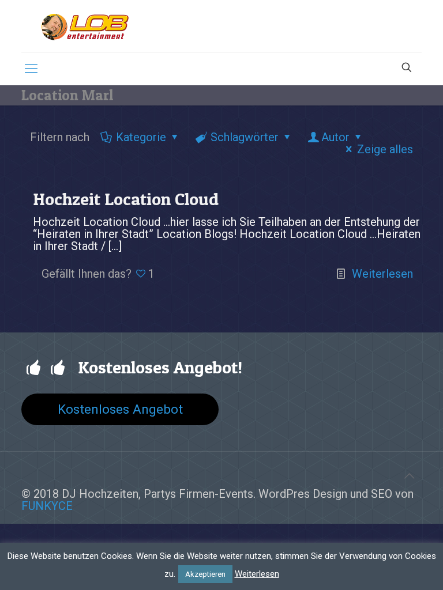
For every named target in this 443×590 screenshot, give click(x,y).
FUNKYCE (47, 506)
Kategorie (141, 137)
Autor (335, 137)
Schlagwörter (245, 137)
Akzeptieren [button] (205, 574)
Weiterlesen (382, 274)
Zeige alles (385, 149)
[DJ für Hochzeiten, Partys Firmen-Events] (85, 26)
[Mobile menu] (31, 68)
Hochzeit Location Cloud (126, 198)
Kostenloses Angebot (120, 409)
